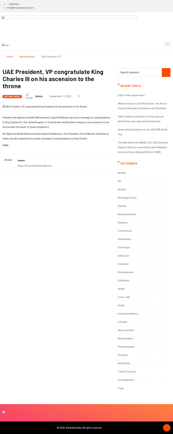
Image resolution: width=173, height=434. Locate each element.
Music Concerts (126, 330)
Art (119, 181)
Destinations (124, 239)
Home (9, 56)
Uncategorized (126, 380)
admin (39, 96)
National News (27, 56)
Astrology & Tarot (127, 197)
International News (128, 313)
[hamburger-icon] (167, 44)
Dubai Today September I (131, 95)
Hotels (121, 305)
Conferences (125, 231)
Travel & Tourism (127, 371)
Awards (122, 206)
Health (121, 288)
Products (123, 355)
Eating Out (123, 255)
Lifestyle (122, 322)
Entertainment (125, 272)
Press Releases (126, 346)
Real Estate (124, 363)
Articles (122, 189)
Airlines (122, 173)
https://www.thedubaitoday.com (35, 165)
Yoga (120, 388)
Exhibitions (123, 280)
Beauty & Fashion (127, 214)
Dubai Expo (124, 247)
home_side (124, 297)
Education (123, 264)
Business (123, 222)
